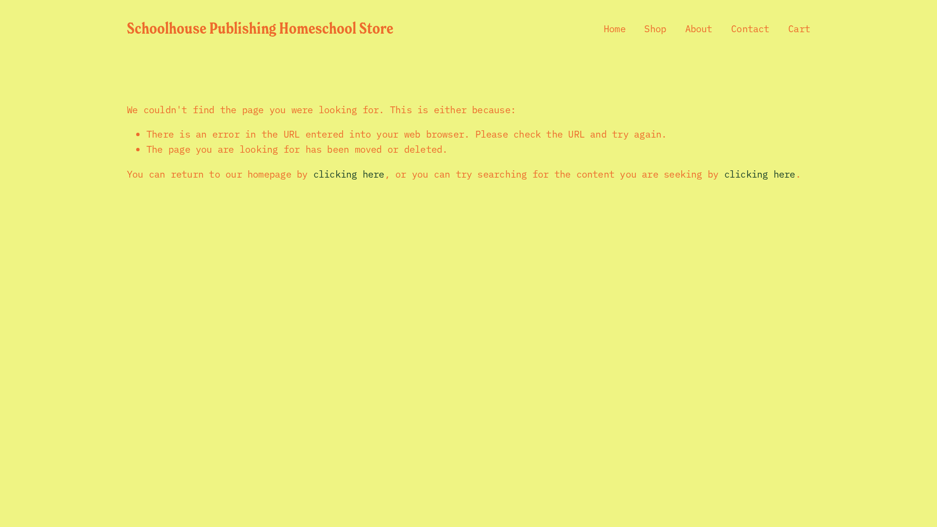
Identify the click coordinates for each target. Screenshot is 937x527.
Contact (750, 28)
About (699, 28)
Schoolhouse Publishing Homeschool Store (260, 28)
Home (615, 28)
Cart (799, 28)
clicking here (349, 173)
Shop (655, 28)
